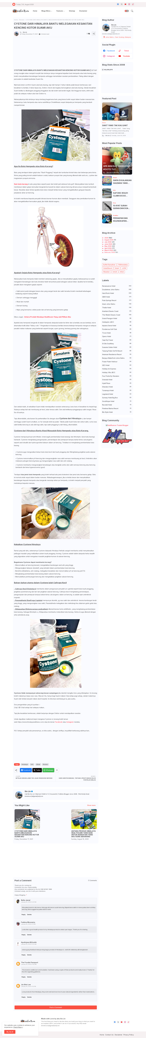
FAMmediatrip (123, 265)
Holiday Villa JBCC (116, 372)
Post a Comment (55, 1007)
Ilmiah (117, 268)
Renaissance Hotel (116, 286)
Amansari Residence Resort (116, 354)
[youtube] (125, 4)
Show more (91, 805)
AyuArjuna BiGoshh (29, 942)
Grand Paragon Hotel (116, 318)
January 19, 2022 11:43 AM (28, 964)
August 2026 (109, 240)
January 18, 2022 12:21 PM (28, 902)
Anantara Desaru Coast (116, 311)
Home (35, 11)
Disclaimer (83, 11)
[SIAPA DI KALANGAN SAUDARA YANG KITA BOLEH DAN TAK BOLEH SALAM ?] (107, 180)
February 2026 (110, 252)
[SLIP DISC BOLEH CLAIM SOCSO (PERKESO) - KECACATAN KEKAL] (107, 193)
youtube (126, 56)
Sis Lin (28, 791)
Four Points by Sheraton (116, 376)
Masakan (106, 272)
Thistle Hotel (116, 307)
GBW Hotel (116, 297)
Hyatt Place (116, 383)
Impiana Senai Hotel (116, 325)
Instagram (70, 722)
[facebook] (118, 4)
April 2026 (108, 248)
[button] (127, 11)
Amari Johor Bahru (116, 304)
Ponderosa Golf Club (116, 329)
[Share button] (57, 770)
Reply (24, 914)
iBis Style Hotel (116, 412)
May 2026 (108, 246)
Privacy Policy (128, 1035)
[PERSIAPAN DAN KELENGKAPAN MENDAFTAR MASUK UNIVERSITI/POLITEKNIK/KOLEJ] (107, 218)
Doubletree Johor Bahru (116, 289)
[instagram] (129, 4)
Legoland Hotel (116, 394)
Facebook (58, 722)
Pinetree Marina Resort (116, 408)
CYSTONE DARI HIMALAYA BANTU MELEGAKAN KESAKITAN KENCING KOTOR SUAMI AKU (27, 833)
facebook (111, 51)
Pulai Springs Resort (116, 300)
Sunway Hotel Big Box (116, 398)
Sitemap (72, 11)
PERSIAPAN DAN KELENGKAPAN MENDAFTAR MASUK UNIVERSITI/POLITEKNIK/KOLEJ (122, 219)
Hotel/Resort (107, 268)
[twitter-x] (121, 4)
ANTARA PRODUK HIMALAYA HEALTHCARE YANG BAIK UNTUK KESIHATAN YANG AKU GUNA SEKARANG (83, 833)
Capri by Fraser (116, 340)
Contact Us (109, 1035)
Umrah (115, 272)
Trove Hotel (116, 333)
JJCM (124, 268)
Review (21, 20)
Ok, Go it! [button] (9, 1032)
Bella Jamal (25, 900)
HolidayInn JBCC (116, 322)
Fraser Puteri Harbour (116, 362)
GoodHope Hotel (116, 401)
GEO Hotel (116, 365)
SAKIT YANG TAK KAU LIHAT (115, 125)
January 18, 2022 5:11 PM (28, 924)
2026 (107, 238)
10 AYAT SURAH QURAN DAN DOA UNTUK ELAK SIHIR (121, 207)
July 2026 (108, 242)
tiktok (126, 51)
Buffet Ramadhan (109, 265)
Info (32, 764)
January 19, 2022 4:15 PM (28, 986)
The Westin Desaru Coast (116, 315)
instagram (111, 56)
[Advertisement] (55, 54)
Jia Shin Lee (26, 985)
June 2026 (109, 244)
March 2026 (109, 250)
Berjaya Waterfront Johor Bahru (116, 358)
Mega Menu (45, 11)
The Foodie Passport (29, 962)
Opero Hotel (116, 336)
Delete (29, 914)
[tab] (35, 11)
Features (59, 11)
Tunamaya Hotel (116, 390)
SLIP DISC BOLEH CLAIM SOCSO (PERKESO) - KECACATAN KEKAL (122, 194)
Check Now (17, 1027)
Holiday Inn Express (116, 369)
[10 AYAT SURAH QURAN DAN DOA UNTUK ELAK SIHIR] (107, 206)
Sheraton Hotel (116, 387)
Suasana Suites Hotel (116, 347)
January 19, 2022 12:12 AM (28, 944)
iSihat (38, 764)
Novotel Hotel (116, 405)
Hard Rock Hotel (116, 293)
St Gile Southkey (116, 343)
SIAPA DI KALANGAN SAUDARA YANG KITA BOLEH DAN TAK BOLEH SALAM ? (122, 182)
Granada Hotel (116, 380)
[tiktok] (133, 4)
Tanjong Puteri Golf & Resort (116, 351)
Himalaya (25, 764)
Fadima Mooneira (28, 922)
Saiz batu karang (21, 184)
